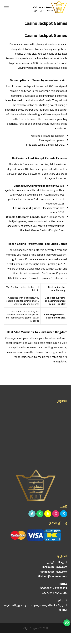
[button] (66, 610)
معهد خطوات (31, 628)
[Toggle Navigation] (6, 7)
